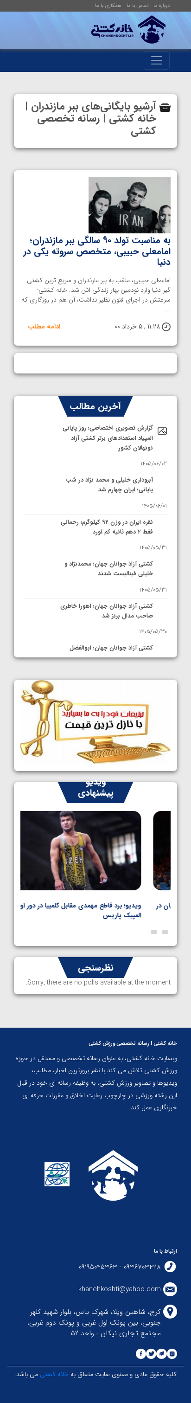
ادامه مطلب (44, 327)
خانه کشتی (53, 1374)
